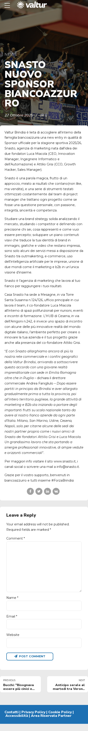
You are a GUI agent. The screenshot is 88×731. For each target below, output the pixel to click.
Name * (12, 598)
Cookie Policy (60, 712)
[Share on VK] (56, 491)
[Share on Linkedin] (47, 491)
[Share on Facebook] (30, 491)
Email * (11, 616)
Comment (15, 538)
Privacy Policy (33, 712)
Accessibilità (16, 715)
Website (12, 635)
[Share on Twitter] (38, 491)
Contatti (12, 712)
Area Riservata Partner (51, 715)
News (11, 54)
